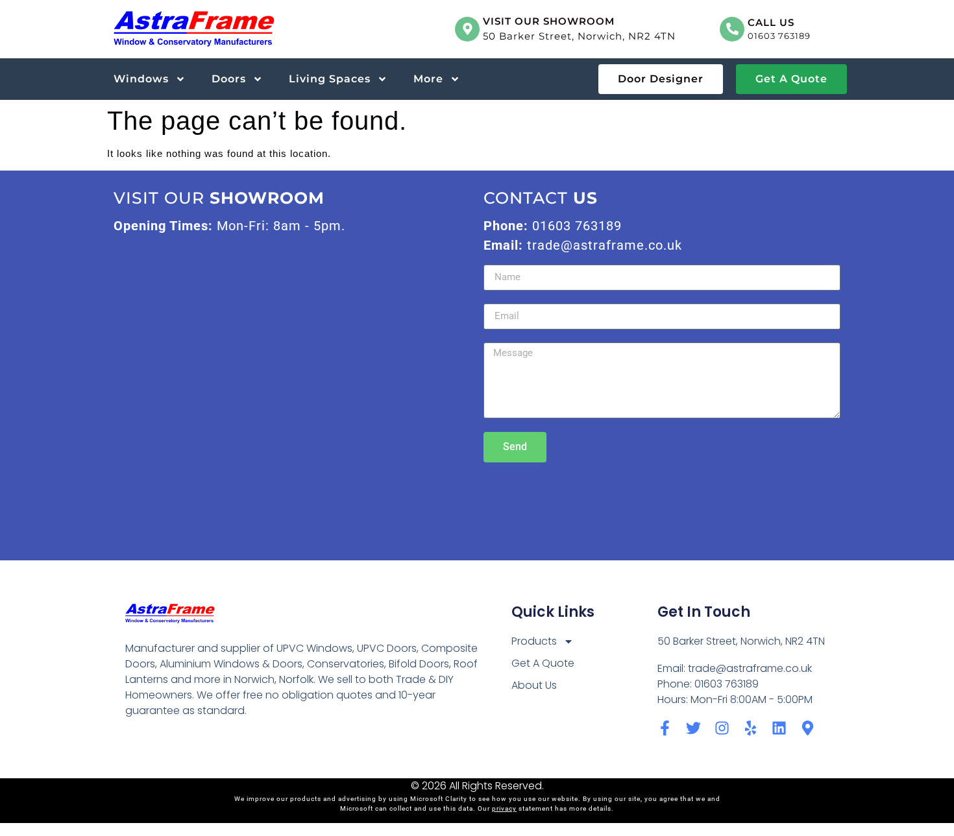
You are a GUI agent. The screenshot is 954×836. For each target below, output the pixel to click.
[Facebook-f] (664, 728)
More (428, 79)
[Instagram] (722, 728)
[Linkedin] (779, 728)
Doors (229, 79)
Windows (141, 79)
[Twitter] (693, 728)
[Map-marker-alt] (807, 728)
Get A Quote (542, 663)
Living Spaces (330, 79)
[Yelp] (750, 728)
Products (534, 641)
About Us (534, 685)
